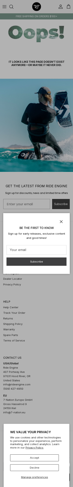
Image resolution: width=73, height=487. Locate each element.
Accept (34, 457)
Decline (34, 467)
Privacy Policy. (35, 447)
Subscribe (36, 261)
